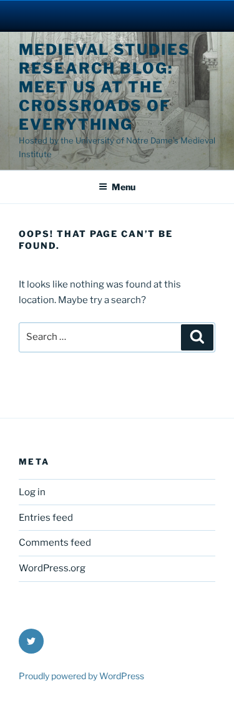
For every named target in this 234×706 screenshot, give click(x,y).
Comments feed (55, 542)
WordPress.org (52, 568)
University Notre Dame (117, 15)
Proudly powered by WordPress (81, 675)
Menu (123, 186)
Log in (32, 492)
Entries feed (46, 517)
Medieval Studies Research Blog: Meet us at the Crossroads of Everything (104, 87)
